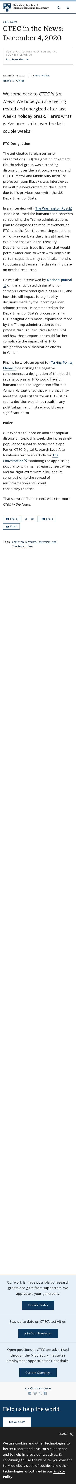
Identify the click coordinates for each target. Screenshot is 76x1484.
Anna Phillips (41, 75)
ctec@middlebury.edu (38, 1388)
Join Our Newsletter (38, 1333)
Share (13, 518)
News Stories (14, 80)
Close (63, 1434)
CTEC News (10, 22)
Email (13, 526)
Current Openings (38, 1373)
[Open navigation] (68, 7)
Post (31, 518)
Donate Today (38, 1305)
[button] (59, 7)
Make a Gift (17, 1422)
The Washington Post (52, 208)
